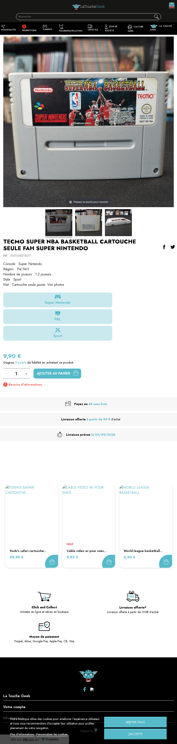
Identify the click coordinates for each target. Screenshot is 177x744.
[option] (31, 526)
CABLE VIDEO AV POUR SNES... (86, 551)
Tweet (172, 247)
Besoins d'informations (25, 384)
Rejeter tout (135, 722)
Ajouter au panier (54, 373)
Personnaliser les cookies (51, 734)
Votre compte (14, 706)
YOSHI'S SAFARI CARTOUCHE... (28, 551)
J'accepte (135, 734)
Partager (164, 247)
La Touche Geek (16, 695)
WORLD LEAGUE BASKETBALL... (143, 551)
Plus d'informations (22, 734)
